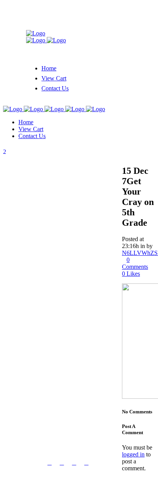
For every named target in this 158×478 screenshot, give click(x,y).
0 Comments (135, 263)
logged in (133, 454)
